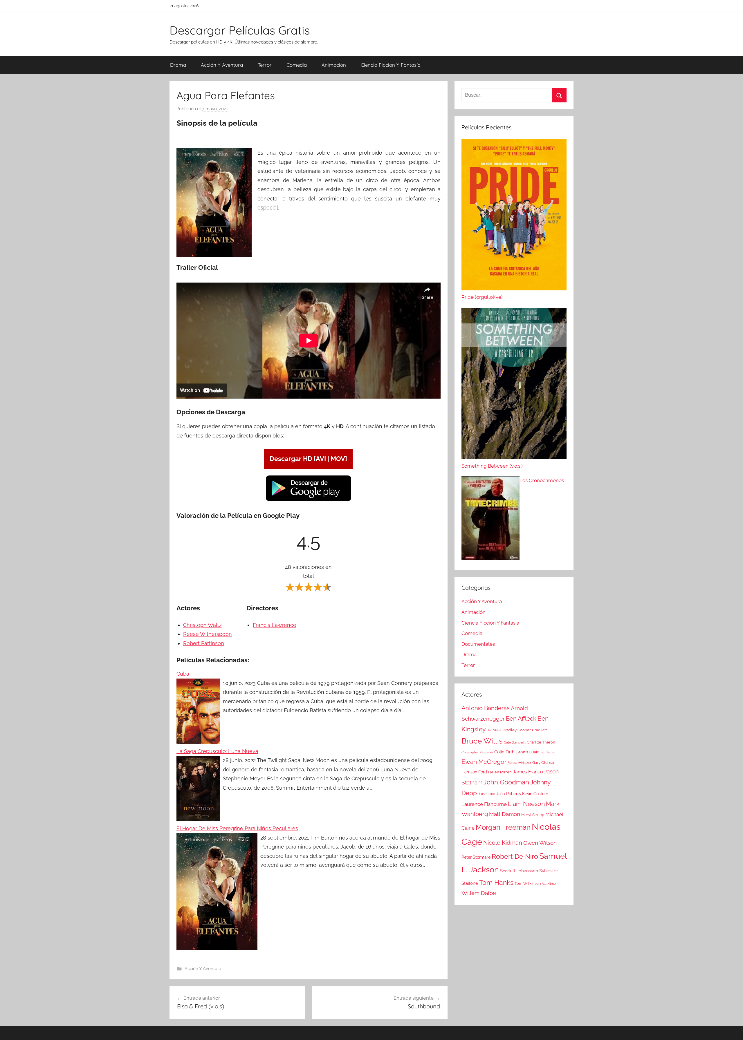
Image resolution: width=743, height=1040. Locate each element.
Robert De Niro (515, 856)
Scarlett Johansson (519, 870)
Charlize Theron (541, 742)
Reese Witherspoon (207, 634)
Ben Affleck (521, 718)
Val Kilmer (549, 884)
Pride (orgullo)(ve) (482, 297)
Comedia (296, 65)
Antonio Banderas (485, 708)
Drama (178, 65)
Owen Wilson (540, 843)
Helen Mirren (500, 772)
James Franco (528, 772)
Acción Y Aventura (222, 65)
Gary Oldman (544, 762)
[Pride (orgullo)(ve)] (514, 216)
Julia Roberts (508, 793)
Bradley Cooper (517, 730)
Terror (265, 65)
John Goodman (506, 782)
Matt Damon (504, 814)
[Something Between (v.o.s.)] (514, 385)
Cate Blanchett (515, 742)
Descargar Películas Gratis (239, 30)
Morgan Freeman (503, 827)
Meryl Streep (532, 815)
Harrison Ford (474, 772)
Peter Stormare (475, 857)
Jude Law (486, 794)
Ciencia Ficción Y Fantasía (391, 65)
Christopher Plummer (477, 752)
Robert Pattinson (203, 643)
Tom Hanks (496, 882)
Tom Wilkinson (528, 883)
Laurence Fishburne (484, 804)
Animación (334, 65)
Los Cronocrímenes (542, 480)
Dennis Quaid (527, 752)
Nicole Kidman (502, 842)
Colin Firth (504, 752)
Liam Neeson (526, 803)
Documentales (478, 644)
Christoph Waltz (202, 625)
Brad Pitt (539, 730)
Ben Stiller (494, 730)
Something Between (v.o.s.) (492, 466)
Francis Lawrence (274, 625)
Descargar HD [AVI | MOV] (308, 458)
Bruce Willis (482, 741)
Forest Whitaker (519, 762)
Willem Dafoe (478, 893)
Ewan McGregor (483, 761)
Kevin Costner (535, 793)
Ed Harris (547, 752)
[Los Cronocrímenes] (490, 519)
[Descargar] (308, 500)
